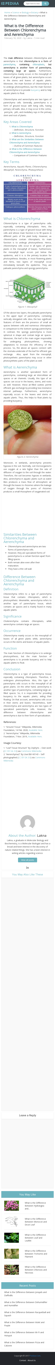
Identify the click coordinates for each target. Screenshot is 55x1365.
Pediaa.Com (35, 1355)
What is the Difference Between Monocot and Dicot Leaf (36, 1221)
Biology (25, 12)
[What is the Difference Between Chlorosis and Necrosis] (14, 1270)
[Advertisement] (28, 49)
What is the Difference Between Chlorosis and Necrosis (36, 1269)
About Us (32, 1360)
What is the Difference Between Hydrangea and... (35, 1205)
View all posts (27, 860)
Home (7, 12)
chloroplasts (38, 64)
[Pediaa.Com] (10, 3)
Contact (22, 1360)
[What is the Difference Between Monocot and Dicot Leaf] (14, 1222)
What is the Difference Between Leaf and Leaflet (35, 1237)
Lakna (29, 38)
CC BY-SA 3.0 (10, 751)
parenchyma (9, 64)
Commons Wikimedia (31, 751)
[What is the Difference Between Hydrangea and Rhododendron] (14, 1206)
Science (16, 12)
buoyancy (35, 90)
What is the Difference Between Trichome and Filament (36, 1253)
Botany (34, 12)
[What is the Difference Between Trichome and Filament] (14, 1254)
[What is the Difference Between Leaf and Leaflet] (14, 1238)
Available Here (35, 730)
